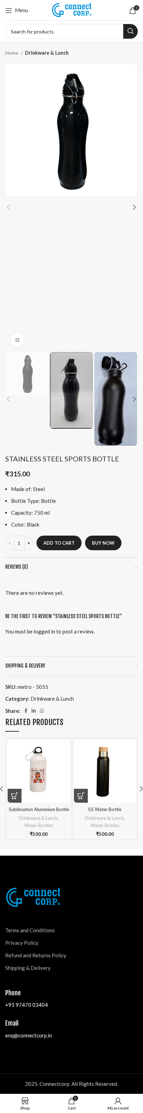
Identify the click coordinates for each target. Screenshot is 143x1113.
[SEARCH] (130, 31)
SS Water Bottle (104, 809)
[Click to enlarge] (17, 340)
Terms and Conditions (30, 930)
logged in (44, 631)
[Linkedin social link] (34, 710)
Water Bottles (38, 825)
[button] (15, 796)
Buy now (103, 543)
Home (12, 53)
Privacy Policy (22, 943)
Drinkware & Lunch (47, 53)
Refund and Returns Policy (35, 955)
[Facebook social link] (26, 710)
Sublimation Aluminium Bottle (39, 809)
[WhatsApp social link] (42, 710)
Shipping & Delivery (28, 968)
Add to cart (59, 543)
